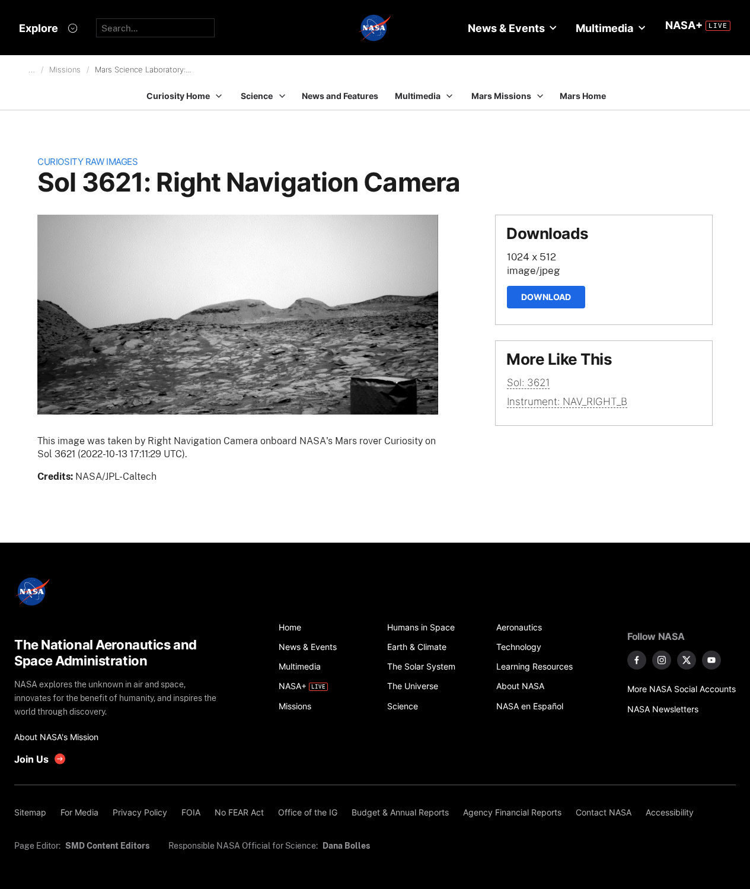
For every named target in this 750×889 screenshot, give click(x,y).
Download (546, 297)
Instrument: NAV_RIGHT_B (567, 401)
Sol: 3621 (528, 382)
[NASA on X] (686, 660)
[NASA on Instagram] (661, 660)
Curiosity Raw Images (87, 161)
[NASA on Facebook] (636, 660)
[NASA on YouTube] (711, 660)
